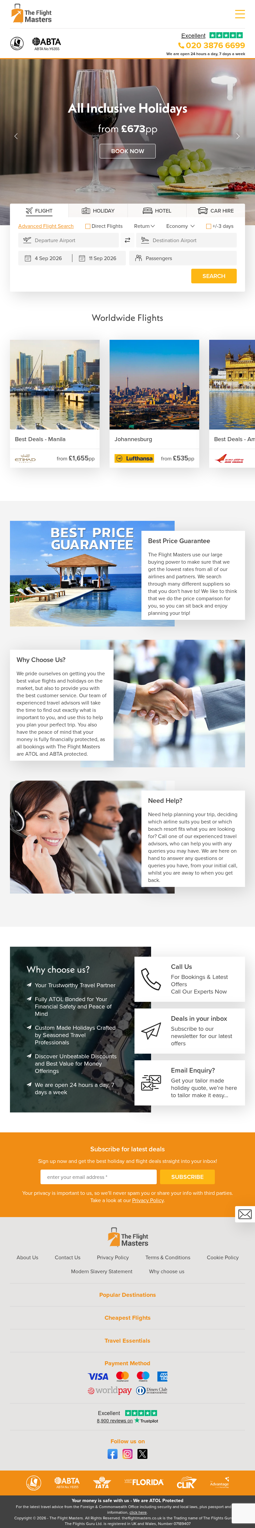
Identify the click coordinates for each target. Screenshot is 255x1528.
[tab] (39, 210)
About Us (27, 1257)
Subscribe (187, 1177)
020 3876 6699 (215, 45)
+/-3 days (222, 226)
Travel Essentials (127, 1340)
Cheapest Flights (128, 1317)
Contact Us (67, 1257)
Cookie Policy (223, 1257)
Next (238, 136)
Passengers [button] (159, 258)
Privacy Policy (148, 1200)
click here (138, 1512)
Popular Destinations (127, 1294)
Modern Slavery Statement (101, 1271)
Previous (17, 136)
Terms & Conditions (167, 1257)
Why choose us (166, 1271)
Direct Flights (107, 226)
